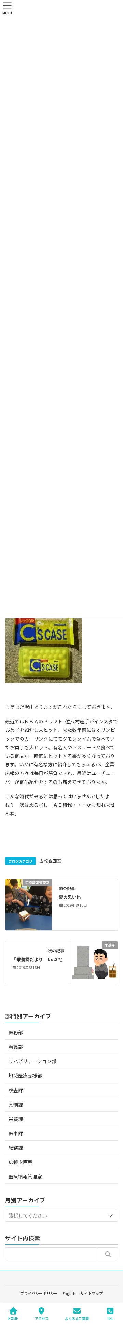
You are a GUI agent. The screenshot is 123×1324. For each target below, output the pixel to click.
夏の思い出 (70, 897)
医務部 (16, 1032)
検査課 (16, 1090)
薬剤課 (16, 1104)
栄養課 (16, 1119)
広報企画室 (50, 860)
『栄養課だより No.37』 (38, 959)
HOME (13, 1318)
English (69, 1293)
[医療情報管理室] (28, 904)
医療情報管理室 (25, 1176)
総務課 (16, 1147)
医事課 (16, 1133)
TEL (110, 1318)
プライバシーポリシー (39, 1293)
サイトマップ (91, 1293)
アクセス (42, 1318)
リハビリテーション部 (32, 1061)
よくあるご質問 (77, 1318)
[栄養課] (94, 961)
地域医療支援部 (25, 1075)
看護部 (16, 1046)
